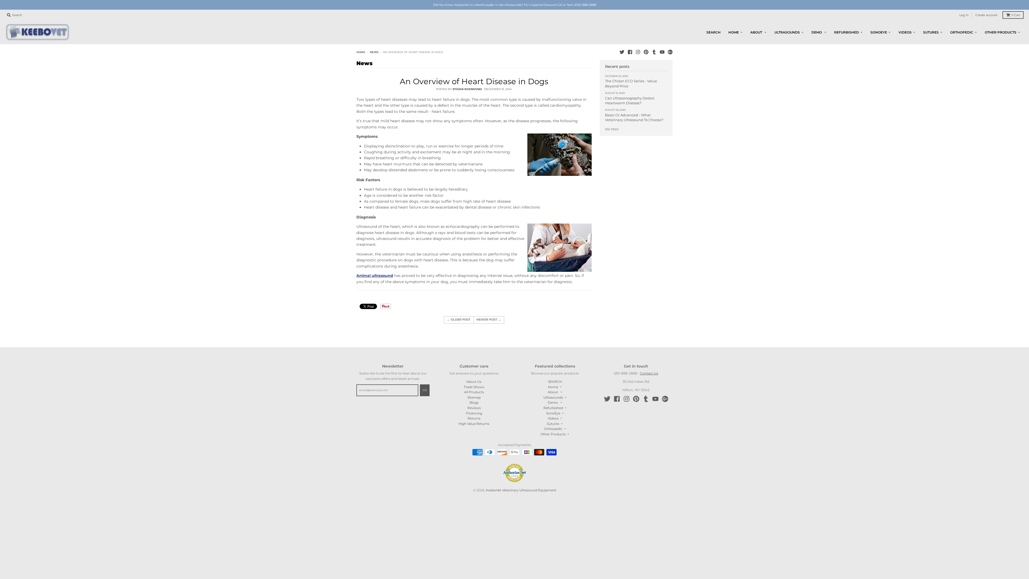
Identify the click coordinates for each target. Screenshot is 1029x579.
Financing (474, 413)
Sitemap (474, 397)
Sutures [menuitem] (931, 32)
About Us (474, 382)
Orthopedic (553, 429)
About (553, 392)
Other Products (553, 434)
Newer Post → (488, 319)
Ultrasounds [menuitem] (787, 32)
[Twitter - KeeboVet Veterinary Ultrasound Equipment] (622, 52)
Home (360, 52)
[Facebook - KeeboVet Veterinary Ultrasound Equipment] (630, 52)
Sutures (553, 424)
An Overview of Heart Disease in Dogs (474, 81)
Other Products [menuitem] (1000, 32)
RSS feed (611, 129)
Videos (553, 418)
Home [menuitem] (733, 32)
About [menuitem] (756, 32)
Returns (474, 418)
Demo (553, 402)
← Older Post (459, 319)
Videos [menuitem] (905, 32)
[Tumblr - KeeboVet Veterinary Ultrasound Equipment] (654, 52)
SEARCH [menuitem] (713, 32)
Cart (1015, 15)
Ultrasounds (553, 397)
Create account (986, 15)
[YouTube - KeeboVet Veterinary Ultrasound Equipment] (662, 52)
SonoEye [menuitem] (878, 32)
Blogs (474, 402)
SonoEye (553, 413)
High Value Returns (473, 424)
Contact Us (649, 373)
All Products (474, 392)
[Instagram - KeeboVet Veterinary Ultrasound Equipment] (638, 52)
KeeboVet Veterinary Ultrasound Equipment (521, 490)
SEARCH (555, 382)
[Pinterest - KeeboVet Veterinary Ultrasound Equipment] (646, 52)
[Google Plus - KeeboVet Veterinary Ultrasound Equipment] (670, 52)
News (374, 52)
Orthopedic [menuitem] (961, 32)
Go (425, 390)
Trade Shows (474, 387)
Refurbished (553, 408)
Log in (963, 15)
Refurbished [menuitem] (846, 32)
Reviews (474, 408)
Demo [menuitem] (817, 32)
